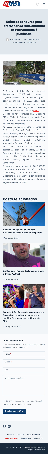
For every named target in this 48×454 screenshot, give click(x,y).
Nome (8, 354)
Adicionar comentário (15, 378)
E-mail (8, 362)
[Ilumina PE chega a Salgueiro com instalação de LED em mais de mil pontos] (24, 214)
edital (36, 110)
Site (6, 370)
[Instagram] (9, 426)
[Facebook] (4, 426)
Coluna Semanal (34, 435)
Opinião (20, 435)
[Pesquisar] (37, 4)
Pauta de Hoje (30, 447)
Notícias (10, 435)
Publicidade (26, 438)
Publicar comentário (14, 411)
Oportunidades (18, 42)
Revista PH (38, 438)
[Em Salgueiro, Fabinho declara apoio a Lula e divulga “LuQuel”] (24, 255)
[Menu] (44, 4)
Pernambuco (31, 42)
